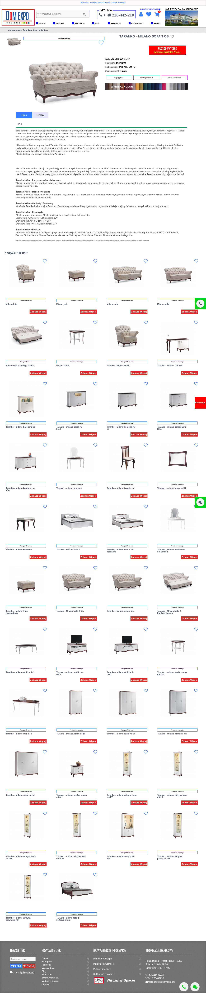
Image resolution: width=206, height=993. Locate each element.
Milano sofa (112, 304)
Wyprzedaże (48, 968)
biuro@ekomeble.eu (164, 981)
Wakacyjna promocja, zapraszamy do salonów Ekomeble (103, 2)
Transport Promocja (26, 300)
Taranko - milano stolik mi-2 (20, 672)
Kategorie (47, 961)
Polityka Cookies (101, 969)
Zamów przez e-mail (146, 77)
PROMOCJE (116, 23)
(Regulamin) (28, 972)
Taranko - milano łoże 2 (68, 550)
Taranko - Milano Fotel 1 (119, 365)
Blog (44, 971)
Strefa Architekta (50, 977)
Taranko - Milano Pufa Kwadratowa (17, 612)
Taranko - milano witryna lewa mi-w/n (21, 857)
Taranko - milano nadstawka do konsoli (171, 551)
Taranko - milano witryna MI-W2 (121, 857)
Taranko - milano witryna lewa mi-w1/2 (71, 857)
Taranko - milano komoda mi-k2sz (172, 428)
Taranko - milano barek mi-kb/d (69, 428)
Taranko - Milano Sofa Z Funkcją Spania (169, 612)
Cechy (40, 115)
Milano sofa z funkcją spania (20, 365)
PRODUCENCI (137, 23)
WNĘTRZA (60, 23)
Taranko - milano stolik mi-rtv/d (120, 673)
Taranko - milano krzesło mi (121, 488)
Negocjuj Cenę (118, 77)
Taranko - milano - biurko (169, 365)
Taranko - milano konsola (69, 488)
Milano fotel (12, 304)
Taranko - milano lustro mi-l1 (171, 488)
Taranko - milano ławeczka (19, 550)
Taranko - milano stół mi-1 (19, 734)
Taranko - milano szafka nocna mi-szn (71, 796)
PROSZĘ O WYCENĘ (167, 50)
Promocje (47, 964)
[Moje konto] (141, 14)
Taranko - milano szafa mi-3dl (172, 734)
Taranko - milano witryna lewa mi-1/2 (121, 796)
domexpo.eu (14, 30)
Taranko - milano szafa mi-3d (121, 734)
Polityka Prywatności (103, 963)
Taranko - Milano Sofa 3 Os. (120, 611)
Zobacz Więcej (38, 311)
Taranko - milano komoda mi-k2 (121, 428)
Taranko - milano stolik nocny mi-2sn (172, 673)
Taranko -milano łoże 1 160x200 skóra (67, 919)
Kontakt (46, 984)
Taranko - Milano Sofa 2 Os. (70, 611)
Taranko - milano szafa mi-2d (70, 734)
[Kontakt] (200, 502)
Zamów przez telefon (174, 77)
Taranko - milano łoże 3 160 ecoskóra (120, 551)
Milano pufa (62, 304)
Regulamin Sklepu (102, 958)
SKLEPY (157, 23)
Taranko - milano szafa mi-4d (20, 795)
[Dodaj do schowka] (101, 42)
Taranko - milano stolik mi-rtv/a (69, 673)
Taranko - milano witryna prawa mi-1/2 (169, 857)
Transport (47, 974)
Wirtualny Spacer (50, 981)
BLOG (97, 23)
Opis (24, 115)
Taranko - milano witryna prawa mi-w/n (18, 919)
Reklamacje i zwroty (103, 974)
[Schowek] (148, 14)
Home (45, 958)
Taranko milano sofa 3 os (35, 30)
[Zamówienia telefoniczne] (200, 304)
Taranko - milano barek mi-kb (20, 427)
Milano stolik (62, 365)
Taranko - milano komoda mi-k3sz (20, 489)
